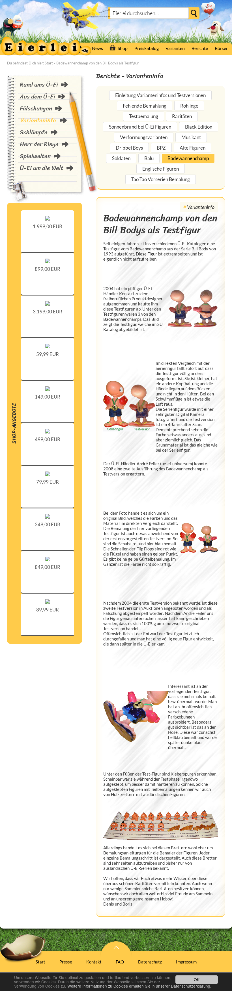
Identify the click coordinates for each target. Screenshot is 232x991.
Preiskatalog (146, 48)
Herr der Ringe (39, 144)
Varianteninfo (38, 120)
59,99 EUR (47, 354)
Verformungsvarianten (143, 137)
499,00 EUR (47, 439)
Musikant (191, 137)
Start (49, 63)
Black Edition (198, 127)
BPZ (161, 148)
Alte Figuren (192, 148)
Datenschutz (150, 961)
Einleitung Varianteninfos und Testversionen (160, 95)
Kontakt (94, 961)
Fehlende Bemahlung (144, 106)
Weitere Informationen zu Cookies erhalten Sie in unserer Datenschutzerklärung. (139, 986)
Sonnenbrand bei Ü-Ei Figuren (140, 127)
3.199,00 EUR (47, 312)
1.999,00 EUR (47, 226)
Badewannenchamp (188, 158)
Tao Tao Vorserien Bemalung (160, 179)
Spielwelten (35, 156)
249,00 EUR (47, 524)
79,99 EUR (47, 482)
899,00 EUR (47, 269)
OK (196, 979)
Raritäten (182, 116)
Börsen (222, 48)
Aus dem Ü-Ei (37, 96)
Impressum (186, 961)
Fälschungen (36, 108)
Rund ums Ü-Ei (39, 84)
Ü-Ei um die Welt (41, 168)
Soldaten (121, 158)
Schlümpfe (34, 132)
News (97, 48)
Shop (123, 48)
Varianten (175, 48)
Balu (149, 158)
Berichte (200, 48)
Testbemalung (143, 116)
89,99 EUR (47, 610)
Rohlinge (189, 106)
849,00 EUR (47, 567)
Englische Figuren (160, 169)
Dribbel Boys (129, 148)
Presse (65, 961)
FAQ (120, 961)
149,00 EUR (47, 397)
